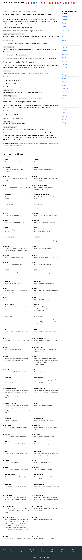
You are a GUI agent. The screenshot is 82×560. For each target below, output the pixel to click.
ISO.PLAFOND (38, 316)
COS (35, 246)
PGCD (7, 370)
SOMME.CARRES (10, 475)
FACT (36, 297)
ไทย (63, 102)
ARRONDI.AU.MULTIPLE (41, 195)
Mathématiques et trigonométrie (21, 11)
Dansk (64, 26)
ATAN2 (36, 220)
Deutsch (64, 44)
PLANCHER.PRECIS (10, 403)
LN (6, 329)
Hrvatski (64, 20)
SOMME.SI (8, 484)
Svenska (64, 99)
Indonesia (65, 54)
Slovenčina (65, 88)
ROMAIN (8, 442)
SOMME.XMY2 (38, 495)
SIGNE (7, 460)
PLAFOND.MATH (39, 377)
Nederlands (65, 30)
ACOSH (7, 167)
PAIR (6, 357)
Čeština (64, 23)
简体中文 (64, 116)
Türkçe (64, 106)
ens (6, 288)
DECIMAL (37, 270)
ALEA (6, 185)
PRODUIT (8, 418)
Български (65, 16)
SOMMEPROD (9, 506)
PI (34, 370)
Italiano (64, 57)
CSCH (7, 270)
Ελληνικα (65, 47)
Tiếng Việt (65, 113)
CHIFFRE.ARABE (9, 237)
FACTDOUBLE (9, 305)
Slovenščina (65, 92)
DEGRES (7, 281)
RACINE (7, 434)
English (64, 33)
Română (64, 78)
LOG (35, 329)
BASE (35, 228)
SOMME (36, 467)
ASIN (6, 213)
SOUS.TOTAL (38, 506)
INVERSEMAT (9, 316)
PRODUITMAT (38, 418)
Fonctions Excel (7, 11)
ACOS (36, 160)
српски (64, 85)
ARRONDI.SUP (38, 204)
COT (35, 255)
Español (64, 95)
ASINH (36, 213)
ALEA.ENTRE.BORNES (40, 185)
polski (64, 71)
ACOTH (7, 176)
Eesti (63, 37)
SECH (6, 451)
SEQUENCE (37, 451)
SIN (35, 460)
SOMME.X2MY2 (39, 484)
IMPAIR (36, 305)
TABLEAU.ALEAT (10, 517)
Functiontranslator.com (14, 2)
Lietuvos (64, 64)
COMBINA (8, 246)
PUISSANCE (8, 425)
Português (65, 75)
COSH (7, 255)
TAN (35, 517)
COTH (7, 263)
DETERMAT (37, 281)
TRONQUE (37, 536)
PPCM (36, 403)
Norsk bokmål (66, 68)
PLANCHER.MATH (39, 388)
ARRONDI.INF (9, 204)
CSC (35, 263)
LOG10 (7, 338)
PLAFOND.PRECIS (10, 388)
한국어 (64, 123)
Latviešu (64, 61)
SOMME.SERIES (38, 475)
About (4, 549)
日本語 (64, 119)
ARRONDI (8, 195)
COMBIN (37, 237)
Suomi (64, 40)
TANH (7, 536)
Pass (35, 357)
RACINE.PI (37, 434)
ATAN (7, 220)
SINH (6, 467)
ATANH (7, 228)
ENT (35, 288)
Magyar (64, 51)
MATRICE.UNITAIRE (40, 338)
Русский (64, 82)
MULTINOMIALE (39, 347)
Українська (65, 109)
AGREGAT (37, 176)
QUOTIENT (37, 425)
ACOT (36, 167)
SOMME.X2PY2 (9, 495)
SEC (35, 442)
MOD (6, 347)
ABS (6, 160)
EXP (6, 297)
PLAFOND (8, 377)
